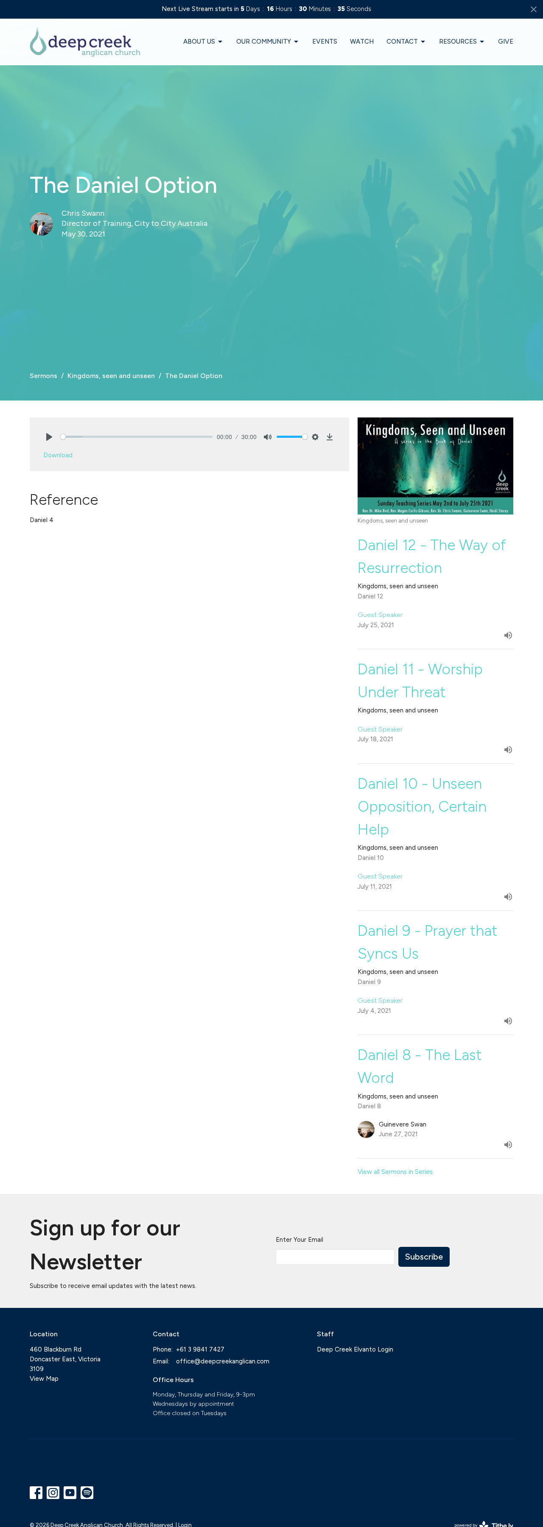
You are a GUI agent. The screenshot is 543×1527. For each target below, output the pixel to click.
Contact (402, 41)
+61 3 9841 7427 (200, 1349)
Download (58, 455)
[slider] (136, 437)
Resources (458, 41)
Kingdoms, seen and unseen (111, 376)
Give (505, 41)
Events (324, 41)
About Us (199, 41)
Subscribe (424, 1257)
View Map (44, 1378)
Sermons (43, 376)
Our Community (263, 41)
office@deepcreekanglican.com (222, 1361)
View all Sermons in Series (395, 1172)
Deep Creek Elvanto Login (355, 1349)
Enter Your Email (299, 1239)
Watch (362, 41)
